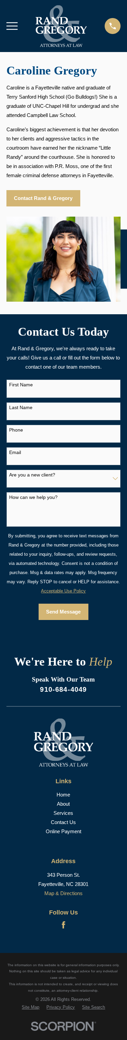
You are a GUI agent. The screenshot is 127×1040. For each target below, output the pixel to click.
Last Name (21, 407)
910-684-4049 (63, 689)
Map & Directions (63, 893)
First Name (21, 384)
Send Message (63, 612)
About (63, 804)
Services (63, 813)
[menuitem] (30, 1007)
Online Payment (63, 831)
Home (63, 795)
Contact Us (63, 822)
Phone (16, 430)
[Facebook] (63, 924)
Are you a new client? (32, 474)
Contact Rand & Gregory (43, 198)
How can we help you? (33, 497)
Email (15, 452)
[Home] (61, 26)
